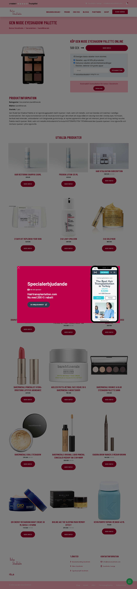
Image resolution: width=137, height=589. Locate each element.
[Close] (18, 267)
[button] (38, 305)
